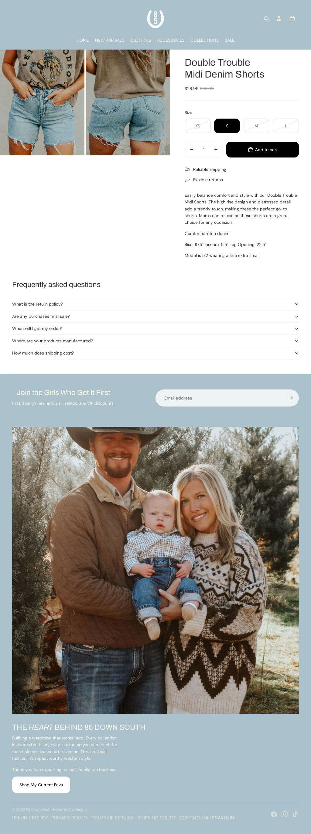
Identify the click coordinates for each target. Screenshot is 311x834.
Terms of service (112, 818)
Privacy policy (69, 818)
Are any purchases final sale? (41, 316)
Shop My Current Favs (41, 784)
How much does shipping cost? (43, 353)
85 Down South (39, 809)
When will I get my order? (37, 328)
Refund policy (30, 818)
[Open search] (266, 18)
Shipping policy (157, 818)
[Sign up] (290, 398)
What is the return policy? (37, 304)
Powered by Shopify (70, 809)
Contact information (206, 818)
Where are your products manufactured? (52, 341)
